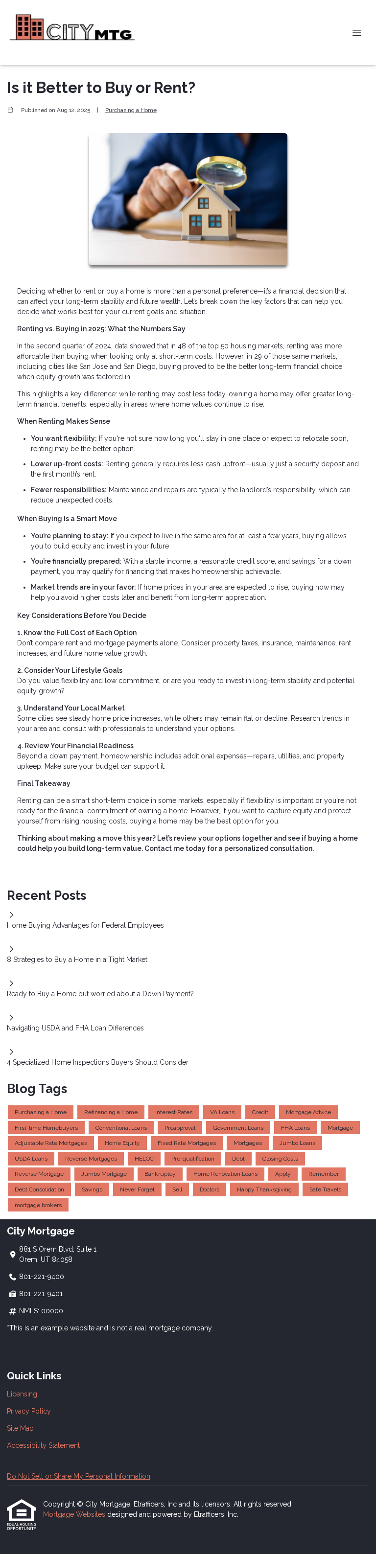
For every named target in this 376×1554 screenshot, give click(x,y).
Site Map (20, 1428)
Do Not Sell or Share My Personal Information (78, 1476)
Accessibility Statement (43, 1445)
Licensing (22, 1394)
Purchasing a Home (131, 110)
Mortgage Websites (75, 1514)
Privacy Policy (29, 1411)
